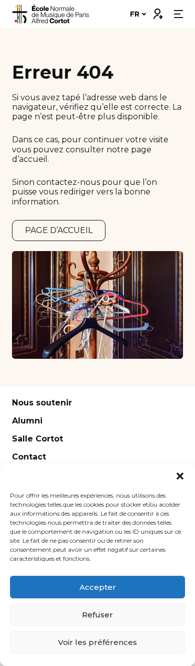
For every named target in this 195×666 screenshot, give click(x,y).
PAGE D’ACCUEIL (58, 230)
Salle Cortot (37, 438)
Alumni (27, 420)
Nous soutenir (42, 402)
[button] (180, 476)
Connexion (157, 11)
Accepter (98, 587)
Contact (29, 457)
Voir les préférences (97, 642)
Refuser (97, 614)
